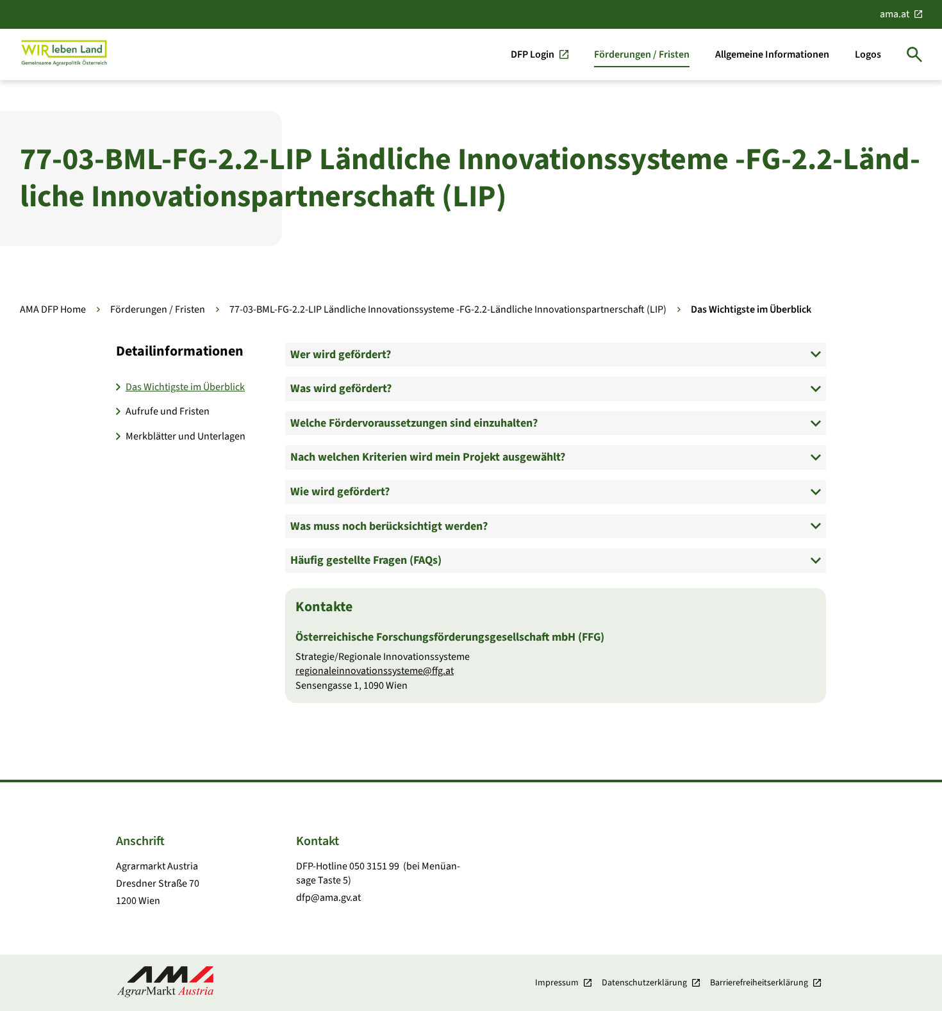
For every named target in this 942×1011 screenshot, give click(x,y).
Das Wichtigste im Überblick (185, 387)
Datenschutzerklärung (644, 982)
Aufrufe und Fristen (168, 411)
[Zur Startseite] (64, 54)
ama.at (894, 14)
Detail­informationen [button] (180, 351)
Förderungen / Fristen (157, 309)
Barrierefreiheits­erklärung (759, 982)
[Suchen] (914, 54)
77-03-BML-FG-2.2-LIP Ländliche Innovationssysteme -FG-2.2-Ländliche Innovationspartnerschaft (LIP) (447, 309)
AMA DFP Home (53, 309)
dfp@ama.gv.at (328, 898)
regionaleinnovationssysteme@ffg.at (374, 671)
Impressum (557, 982)
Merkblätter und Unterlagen (185, 436)
